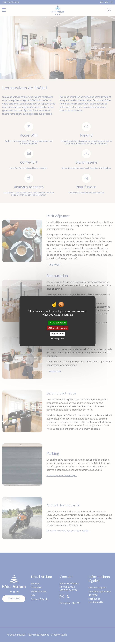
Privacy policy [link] (57, 338)
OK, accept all (58, 322)
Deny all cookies (58, 328)
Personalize (57, 333)
